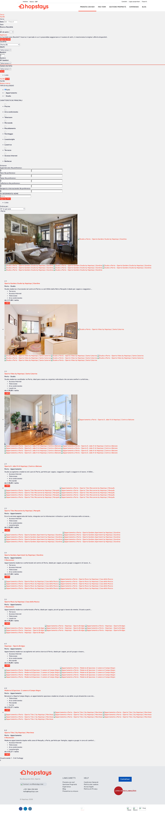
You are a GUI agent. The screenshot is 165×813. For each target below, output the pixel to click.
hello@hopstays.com (30, 791)
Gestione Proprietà (117, 7)
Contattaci (125, 779)
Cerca (2, 15)
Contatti (124, 1)
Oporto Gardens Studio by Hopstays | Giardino (22, 283)
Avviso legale (89, 787)
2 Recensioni (9, 607)
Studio (8, 96)
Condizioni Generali (91, 782)
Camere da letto (6, 66)
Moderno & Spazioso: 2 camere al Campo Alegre (22, 690)
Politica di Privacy (90, 789)
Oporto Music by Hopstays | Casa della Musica (21, 602)
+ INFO (7, 303)
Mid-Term (102, 7)
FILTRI (2, 17)
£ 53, (10, 707)
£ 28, (10, 390)
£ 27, (10, 300)
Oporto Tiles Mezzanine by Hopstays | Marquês (22, 511)
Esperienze (134, 7)
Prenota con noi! (87, 7)
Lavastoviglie (9, 139)
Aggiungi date (5, 39)
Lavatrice (8, 145)
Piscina (7, 106)
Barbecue (8, 161)
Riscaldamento (10, 128)
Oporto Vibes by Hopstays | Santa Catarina (20, 374)
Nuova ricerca (5, 83)
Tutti (8, 90)
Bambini (3, 52)
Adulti (2, 47)
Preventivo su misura (70, 791)
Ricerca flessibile (6, 27)
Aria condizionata (11, 112)
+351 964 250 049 (30, 789)
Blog (144, 7)
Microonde (8, 123)
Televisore (8, 117)
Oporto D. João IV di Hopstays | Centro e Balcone (23, 466)
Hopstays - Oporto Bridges (14, 646)
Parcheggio (8, 134)
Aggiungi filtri (5, 199)
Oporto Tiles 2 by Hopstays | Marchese (19, 733)
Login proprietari (134, 1)
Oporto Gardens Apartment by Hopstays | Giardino (23, 555)
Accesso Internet (10, 156)
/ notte (16, 300)
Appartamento (11, 93)
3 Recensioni (9, 560)
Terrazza (7, 150)
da (5, 300)
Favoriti (144, 1)
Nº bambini (4, 60)
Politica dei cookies (91, 784)
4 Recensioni (9, 738)
